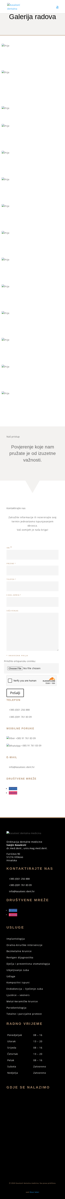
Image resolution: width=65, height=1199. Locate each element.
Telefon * (11, 579)
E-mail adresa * (13, 595)
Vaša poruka (12, 611)
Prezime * (11, 563)
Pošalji (15, 693)
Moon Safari (34, 1192)
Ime (9, 548)
